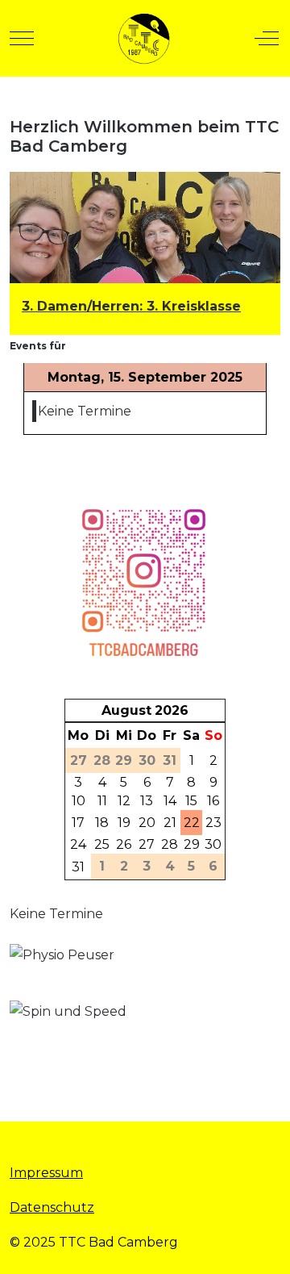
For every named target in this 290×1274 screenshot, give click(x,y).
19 (124, 822)
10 (78, 800)
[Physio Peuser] (86, 971)
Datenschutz (52, 1207)
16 (213, 800)
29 (192, 844)
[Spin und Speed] (86, 1039)
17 (78, 822)
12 (124, 800)
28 (169, 844)
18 (102, 822)
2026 (171, 710)
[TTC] (144, 38)
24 (78, 844)
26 (123, 844)
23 (213, 822)
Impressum (46, 1172)
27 (147, 844)
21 (170, 822)
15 (191, 800)
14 (170, 800)
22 (192, 822)
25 (102, 844)
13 (146, 800)
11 (102, 800)
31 (78, 867)
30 (213, 844)
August (126, 710)
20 (147, 822)
